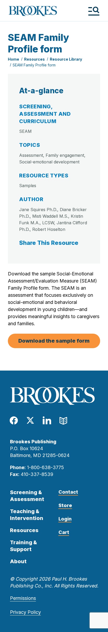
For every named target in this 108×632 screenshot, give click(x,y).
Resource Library (66, 59)
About (18, 561)
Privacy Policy (25, 612)
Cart (63, 532)
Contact (68, 492)
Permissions (23, 598)
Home (13, 59)
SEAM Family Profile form (34, 65)
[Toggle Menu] (94, 11)
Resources (34, 59)
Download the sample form (54, 341)
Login (65, 519)
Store (65, 505)
